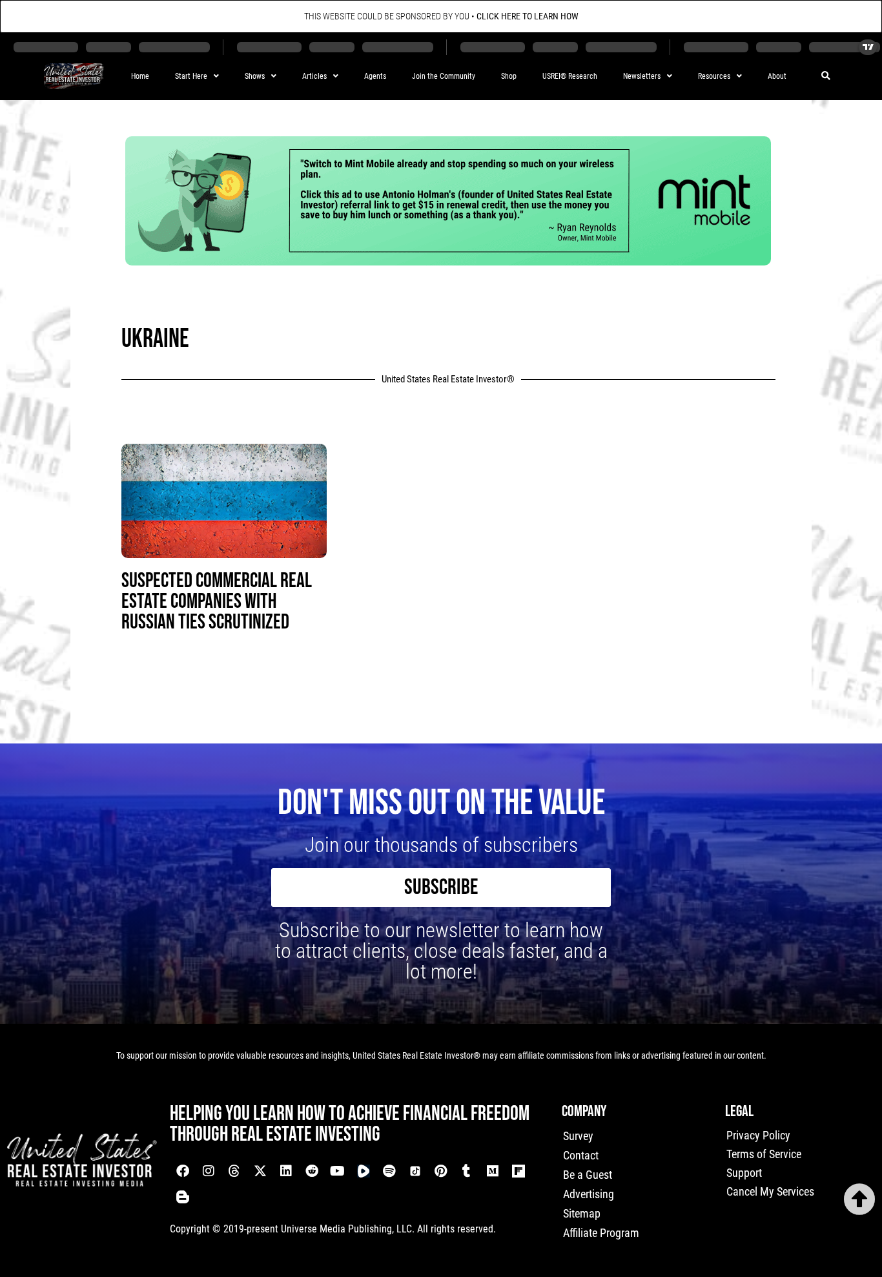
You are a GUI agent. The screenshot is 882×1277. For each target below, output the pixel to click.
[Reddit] (312, 1171)
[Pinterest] (441, 1171)
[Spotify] (389, 1171)
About (777, 76)
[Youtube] (338, 1171)
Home (140, 76)
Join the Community (443, 76)
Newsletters (642, 76)
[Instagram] (208, 1171)
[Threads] (234, 1171)
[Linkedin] (286, 1171)
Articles (314, 76)
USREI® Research (569, 76)
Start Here (191, 76)
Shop (509, 76)
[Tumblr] (467, 1171)
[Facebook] (183, 1171)
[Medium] (493, 1171)
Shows (255, 76)
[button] (826, 76)
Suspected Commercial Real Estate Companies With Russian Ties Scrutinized (216, 601)
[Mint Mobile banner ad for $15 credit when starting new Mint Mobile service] (448, 261)
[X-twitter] (260, 1171)
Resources (714, 76)
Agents (375, 76)
